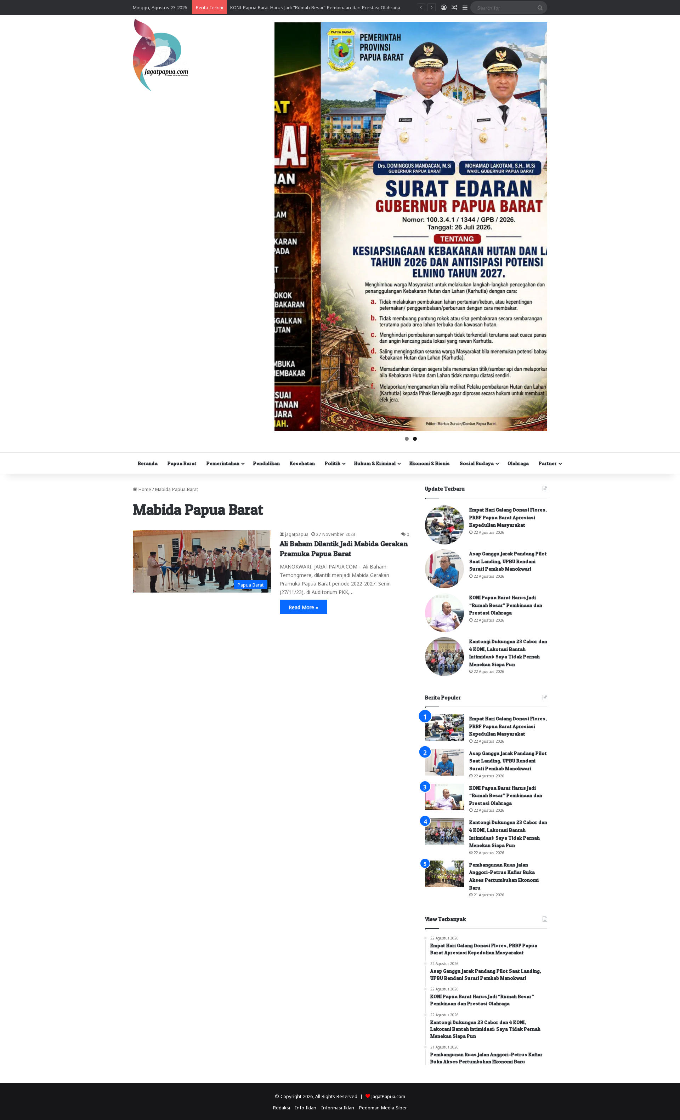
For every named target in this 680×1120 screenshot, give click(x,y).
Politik (332, 463)
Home (144, 488)
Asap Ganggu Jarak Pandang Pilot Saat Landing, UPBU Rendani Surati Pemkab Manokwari (508, 561)
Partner (548, 463)
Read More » (303, 607)
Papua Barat (182, 463)
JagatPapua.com (388, 1095)
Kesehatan (302, 463)
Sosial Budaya (477, 463)
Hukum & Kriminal (375, 463)
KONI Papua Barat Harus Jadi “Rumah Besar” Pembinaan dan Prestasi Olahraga (505, 605)
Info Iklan (305, 1107)
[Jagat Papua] (160, 55)
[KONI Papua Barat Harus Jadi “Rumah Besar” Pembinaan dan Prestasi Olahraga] (444, 612)
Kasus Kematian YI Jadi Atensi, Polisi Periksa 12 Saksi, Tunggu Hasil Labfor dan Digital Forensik (332, 7)
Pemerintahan (222, 463)
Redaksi (281, 1107)
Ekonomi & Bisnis (429, 463)
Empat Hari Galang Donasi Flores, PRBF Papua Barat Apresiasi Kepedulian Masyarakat (508, 517)
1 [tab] (407, 439)
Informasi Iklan (337, 1107)
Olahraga (518, 463)
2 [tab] (415, 439)
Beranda (148, 463)
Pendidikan (266, 463)
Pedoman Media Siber (383, 1107)
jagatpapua (296, 533)
